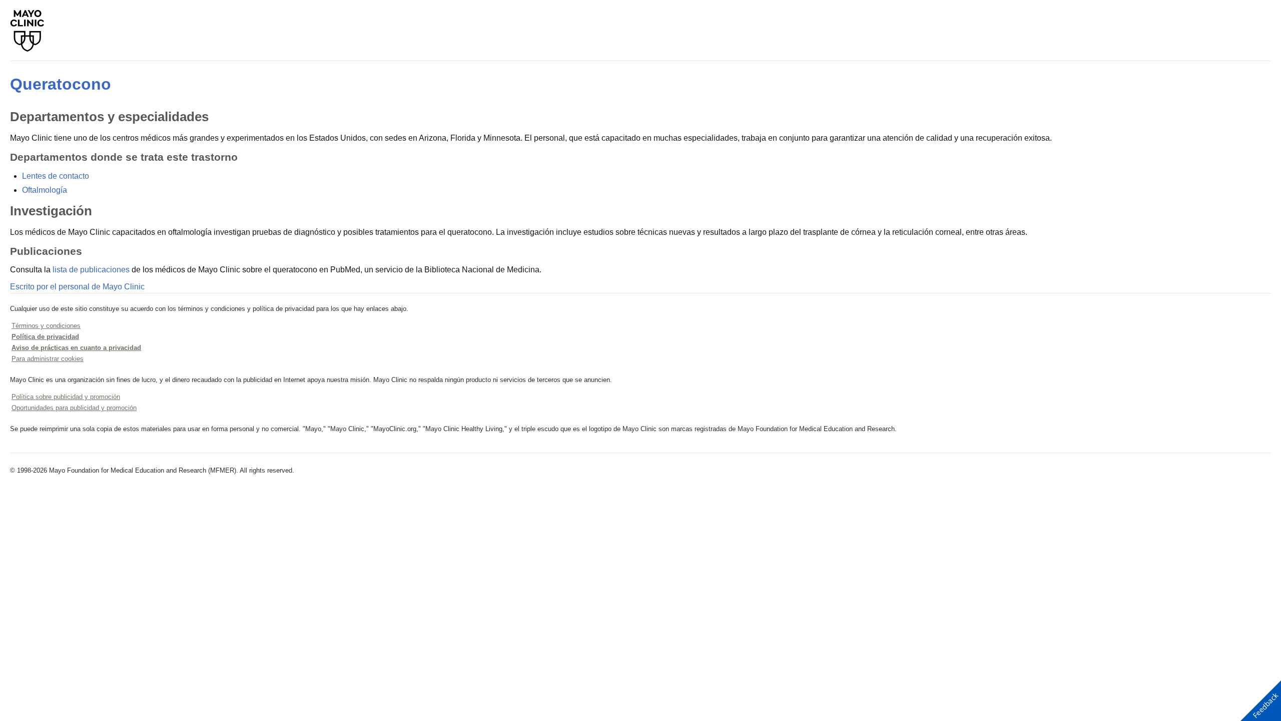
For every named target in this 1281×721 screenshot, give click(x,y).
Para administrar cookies (48, 359)
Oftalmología (44, 190)
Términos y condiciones (46, 325)
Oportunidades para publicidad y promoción (74, 408)
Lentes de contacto (55, 176)
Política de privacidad (45, 336)
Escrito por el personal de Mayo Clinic (77, 286)
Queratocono (60, 84)
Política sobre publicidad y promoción (66, 397)
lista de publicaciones (91, 269)
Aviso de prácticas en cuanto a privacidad (76, 347)
